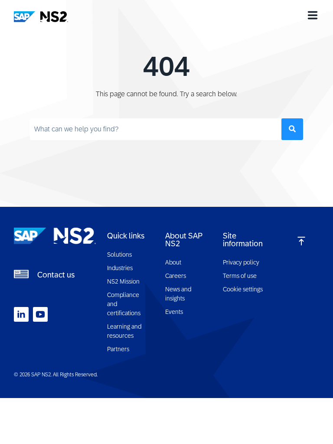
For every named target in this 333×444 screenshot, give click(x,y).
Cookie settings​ (243, 289)
